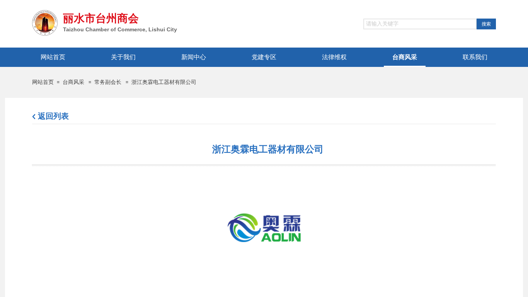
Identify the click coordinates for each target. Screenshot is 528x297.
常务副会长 (107, 82)
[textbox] (420, 24)
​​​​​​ (53, 117)
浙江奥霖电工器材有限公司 (163, 82)
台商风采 (73, 82)
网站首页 (43, 82)
